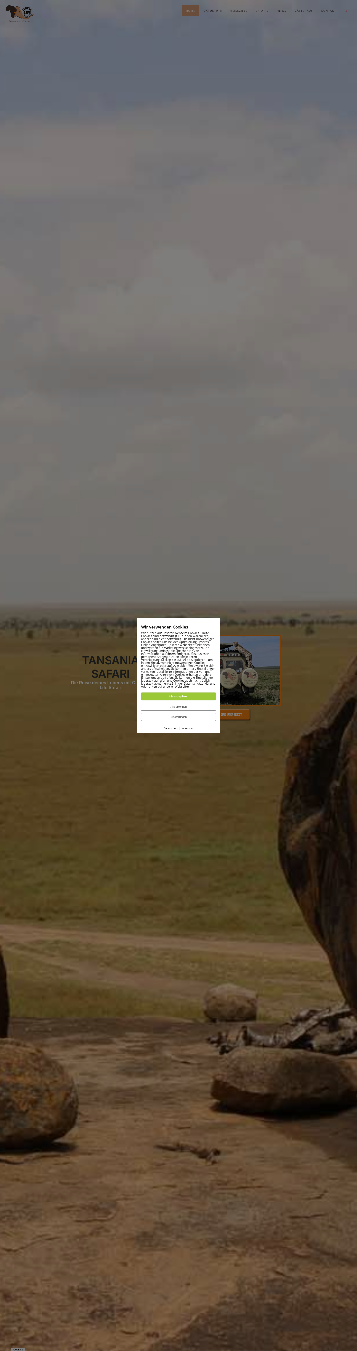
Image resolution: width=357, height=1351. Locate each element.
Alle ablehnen (179, 706)
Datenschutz (171, 728)
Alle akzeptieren (178, 696)
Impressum (187, 728)
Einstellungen (179, 717)
